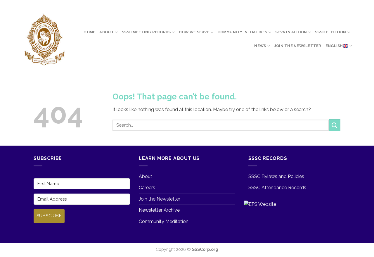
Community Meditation (163, 221)
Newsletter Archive (159, 210)
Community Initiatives (242, 32)
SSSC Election (330, 32)
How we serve (194, 32)
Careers (147, 187)
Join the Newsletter (297, 46)
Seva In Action (291, 32)
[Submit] (334, 125)
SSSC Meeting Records (146, 32)
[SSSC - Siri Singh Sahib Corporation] (44, 39)
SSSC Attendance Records (277, 187)
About (106, 32)
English (334, 46)
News (260, 46)
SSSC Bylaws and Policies (276, 176)
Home (89, 32)
